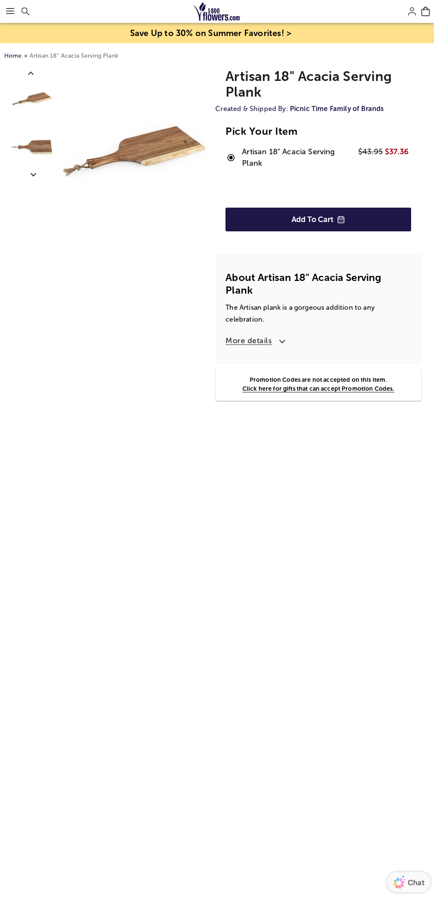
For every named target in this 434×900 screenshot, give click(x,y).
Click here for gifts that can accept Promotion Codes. (318, 388)
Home (13, 56)
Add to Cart (313, 219)
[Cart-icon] (425, 11)
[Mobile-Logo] (217, 11)
